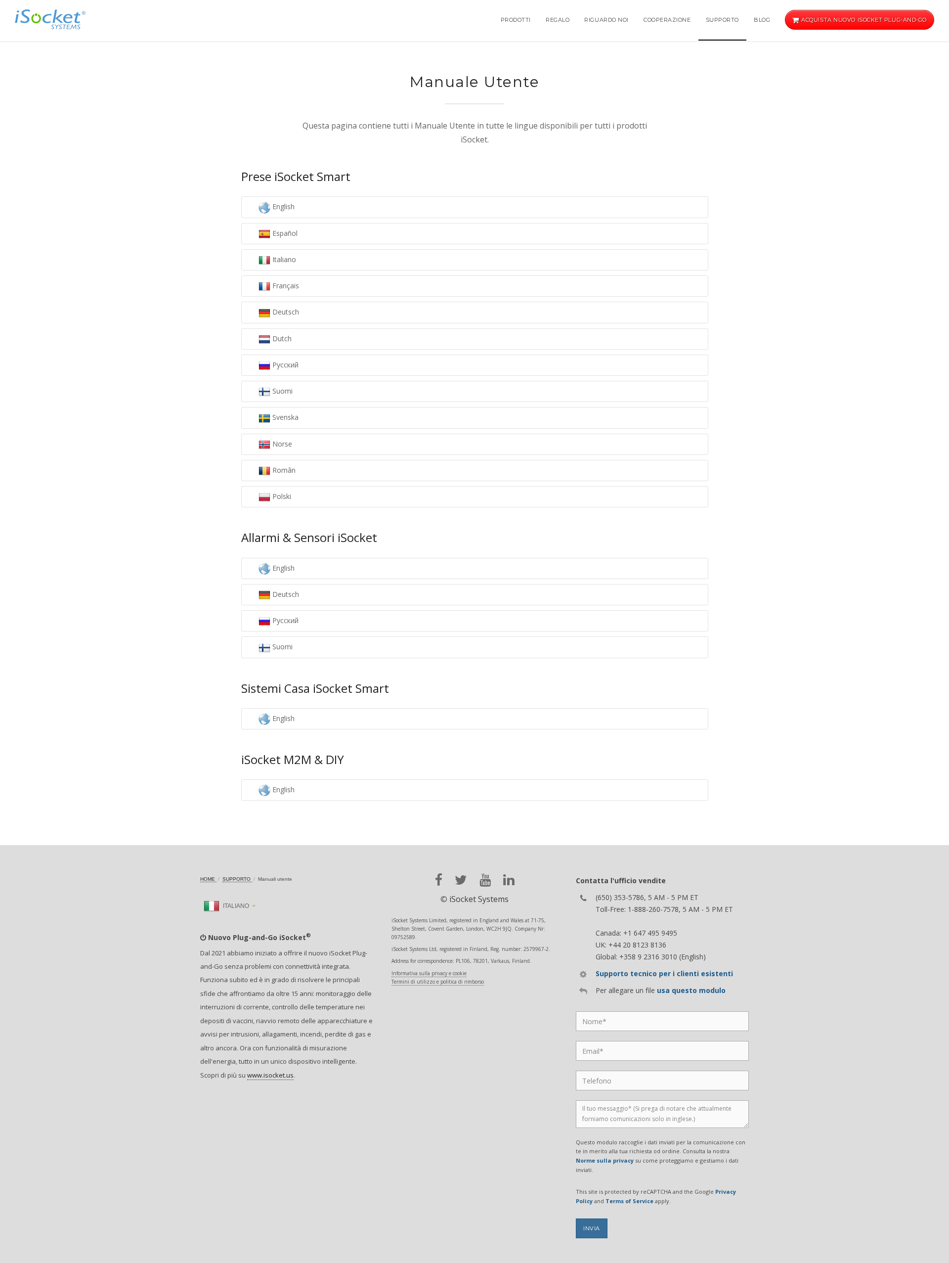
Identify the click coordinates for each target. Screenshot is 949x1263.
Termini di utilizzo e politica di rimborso (437, 981)
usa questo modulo (691, 990)
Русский (284, 364)
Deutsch (284, 311)
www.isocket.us (270, 1075)
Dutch (281, 338)
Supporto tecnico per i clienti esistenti (664, 973)
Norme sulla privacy (605, 1160)
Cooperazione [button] (667, 19)
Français (284, 285)
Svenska (284, 417)
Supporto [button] (722, 19)
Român (283, 470)
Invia (591, 1228)
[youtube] (485, 880)
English (282, 206)
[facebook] (438, 880)
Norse (281, 444)
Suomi (281, 391)
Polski (280, 496)
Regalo (557, 19)
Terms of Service (629, 1201)
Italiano (283, 259)
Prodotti (516, 19)
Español (284, 233)
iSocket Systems (479, 899)
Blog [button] (762, 19)
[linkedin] (509, 880)
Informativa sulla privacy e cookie (429, 973)
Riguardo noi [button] (606, 19)
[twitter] (461, 880)
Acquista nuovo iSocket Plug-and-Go (863, 19)
